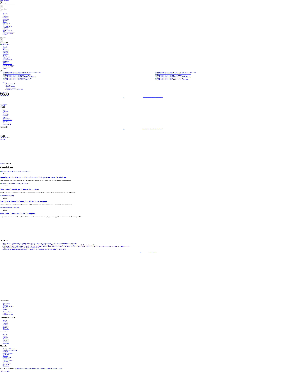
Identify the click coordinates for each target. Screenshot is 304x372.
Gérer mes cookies (5, 371)
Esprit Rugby (6, 118)
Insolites (5, 309)
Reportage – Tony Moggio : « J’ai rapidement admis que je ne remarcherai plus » (33, 177)
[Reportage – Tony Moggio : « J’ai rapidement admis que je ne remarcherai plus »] (15, 171)
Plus (4, 82)
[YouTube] (8, 94)
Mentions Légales (7, 312)
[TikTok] (7, 94)
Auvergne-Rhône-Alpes (9, 348)
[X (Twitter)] (3, 94)
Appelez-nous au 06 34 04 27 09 (14, 89)
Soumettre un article (11, 88)
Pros (4, 110)
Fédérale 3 (5, 327)
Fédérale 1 (5, 324)
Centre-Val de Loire (8, 353)
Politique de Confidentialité (32, 368)
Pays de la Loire (7, 363)
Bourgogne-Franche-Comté (10, 350)
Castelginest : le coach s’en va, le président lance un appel (23, 201)
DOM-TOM (6, 354)
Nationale (5, 323)
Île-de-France (6, 358)
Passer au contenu (4, 0)
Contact (8, 85)
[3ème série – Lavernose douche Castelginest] (9, 207)
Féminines (5, 115)
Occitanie (5, 361)
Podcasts (5, 121)
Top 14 (5, 320)
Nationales (5, 111)
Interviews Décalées (8, 306)
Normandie (6, 366)
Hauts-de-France (7, 357)
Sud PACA (6, 364)
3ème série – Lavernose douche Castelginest (18, 213)
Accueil (2, 163)
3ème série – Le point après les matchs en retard (19, 189)
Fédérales (5, 113)
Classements (6, 122)
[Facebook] (1, 94)
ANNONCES (3, 104)
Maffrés (5, 307)
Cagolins (5, 305)
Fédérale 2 (5, 326)
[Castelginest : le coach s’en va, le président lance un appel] (7, 195)
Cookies (60, 368)
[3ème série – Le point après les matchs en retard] (14, 183)
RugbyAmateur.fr (10, 83)
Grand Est (5, 356)
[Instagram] (5, 94)
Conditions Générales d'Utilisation (48, 368)
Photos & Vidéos (7, 120)
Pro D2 (5, 321)
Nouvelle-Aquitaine (8, 360)
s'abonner (2, 105)
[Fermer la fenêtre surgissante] (1, 71)
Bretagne (5, 351)
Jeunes (4, 117)
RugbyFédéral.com (8, 314)
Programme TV (7, 124)
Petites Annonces (10, 86)
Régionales (6, 114)
